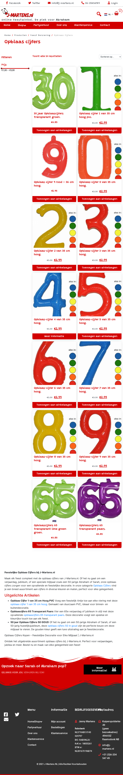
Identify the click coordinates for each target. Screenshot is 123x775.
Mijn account (58, 721)
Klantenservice (83, 25)
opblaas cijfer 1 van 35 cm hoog (28, 604)
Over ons (62, 25)
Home (7, 25)
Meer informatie (54, 336)
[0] (116, 13)
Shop (21, 25)
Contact (105, 25)
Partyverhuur (41, 25)
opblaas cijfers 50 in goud (62, 625)
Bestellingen (58, 727)
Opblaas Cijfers (102, 585)
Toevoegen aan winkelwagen (54, 130)
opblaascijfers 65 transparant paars (44, 614)
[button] (103, 669)
